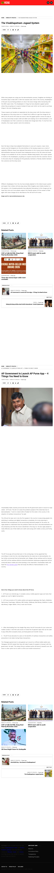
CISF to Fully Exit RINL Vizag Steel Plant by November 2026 (12, 254)
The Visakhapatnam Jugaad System (33, 774)
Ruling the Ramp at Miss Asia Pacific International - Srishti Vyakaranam (24, 304)
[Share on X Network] (10, 30)
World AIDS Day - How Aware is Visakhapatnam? (23, 762)
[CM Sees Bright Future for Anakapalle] (13, 737)
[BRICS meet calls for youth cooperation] (40, 241)
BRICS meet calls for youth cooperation (37, 254)
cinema (21, 852)
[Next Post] (48, 303)
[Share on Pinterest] (13, 30)
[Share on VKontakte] (15, 30)
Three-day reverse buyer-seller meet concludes (13, 278)
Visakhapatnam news (11, 847)
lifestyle (9, 852)
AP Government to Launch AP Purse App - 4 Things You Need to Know (29, 292)
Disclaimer (20, 866)
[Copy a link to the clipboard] (18, 30)
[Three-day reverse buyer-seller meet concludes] (13, 265)
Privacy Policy (12, 866)
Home (2, 17)
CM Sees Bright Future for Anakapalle (13, 749)
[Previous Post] (5, 291)
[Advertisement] (27, 10)
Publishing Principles (33, 857)
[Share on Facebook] (8, 30)
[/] (48, 2)
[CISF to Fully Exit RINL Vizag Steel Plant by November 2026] (13, 241)
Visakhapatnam (5, 251)
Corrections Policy (33, 851)
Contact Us (4, 866)
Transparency (32, 854)
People (35, 302)
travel (14, 852)
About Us (30, 849)
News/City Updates (11, 17)
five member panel (12, 564)
